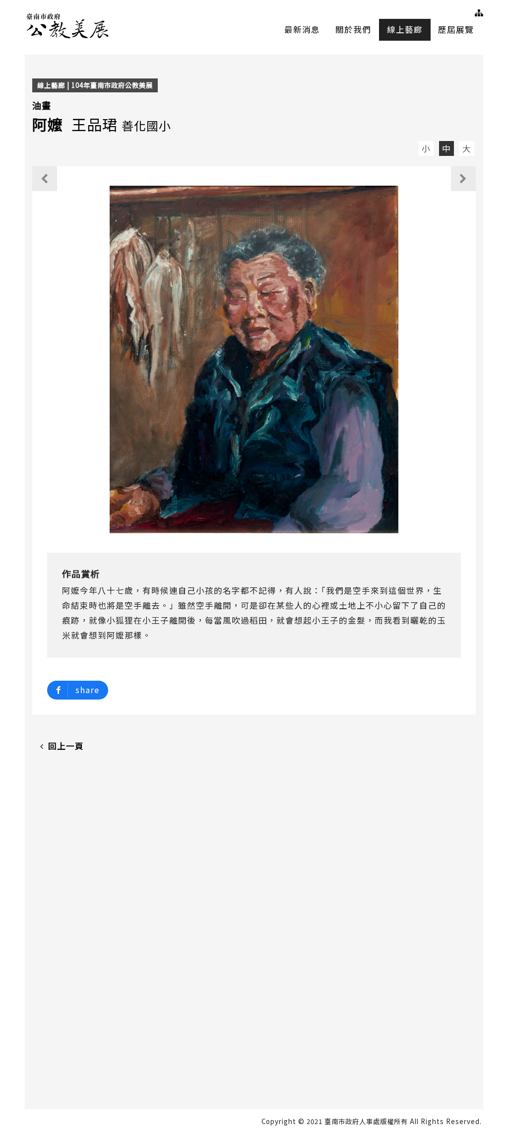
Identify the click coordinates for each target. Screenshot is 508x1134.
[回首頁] (68, 24)
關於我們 (353, 29)
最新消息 (302, 29)
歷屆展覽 (456, 29)
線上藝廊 (405, 29)
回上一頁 (66, 746)
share (87, 690)
